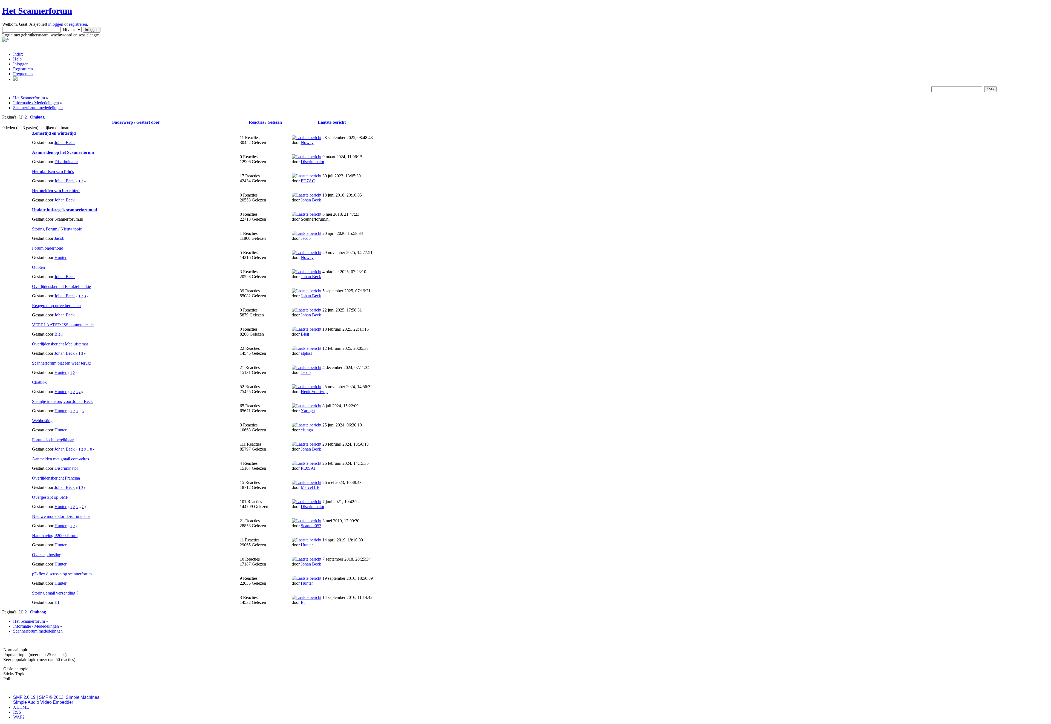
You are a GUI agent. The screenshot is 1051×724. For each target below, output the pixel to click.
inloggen (55, 24)
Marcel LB (310, 487)
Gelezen (274, 122)
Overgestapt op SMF (50, 497)
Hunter (60, 257)
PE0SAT (308, 468)
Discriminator (66, 161)
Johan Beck (64, 142)
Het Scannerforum (37, 11)
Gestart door (148, 122)
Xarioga (308, 410)
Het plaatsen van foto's (53, 171)
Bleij (58, 334)
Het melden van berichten (56, 190)
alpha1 (306, 353)
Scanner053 (311, 525)
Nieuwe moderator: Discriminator (61, 516)
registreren (78, 24)
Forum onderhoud (47, 248)
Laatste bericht (332, 122)
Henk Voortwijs (314, 391)
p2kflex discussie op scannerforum (62, 574)
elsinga (307, 430)
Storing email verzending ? (55, 593)
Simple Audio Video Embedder (43, 702)
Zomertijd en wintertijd (54, 133)
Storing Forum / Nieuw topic (57, 229)
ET (57, 602)
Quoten (38, 267)
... (80, 411)
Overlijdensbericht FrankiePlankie (61, 286)
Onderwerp (122, 122)
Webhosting (42, 420)
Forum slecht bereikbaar (53, 439)
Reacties (256, 122)
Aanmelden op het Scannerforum (63, 152)
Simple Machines (82, 697)
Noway (307, 142)
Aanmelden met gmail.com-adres (60, 459)
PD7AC (308, 180)
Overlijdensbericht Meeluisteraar (60, 344)
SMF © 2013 (51, 697)
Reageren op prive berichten (56, 305)
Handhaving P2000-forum (54, 535)
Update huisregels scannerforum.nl (64, 209)
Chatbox (39, 382)
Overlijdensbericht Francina (56, 478)
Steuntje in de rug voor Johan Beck (62, 401)
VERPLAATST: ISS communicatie (63, 324)
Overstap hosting (46, 554)
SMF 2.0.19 (24, 697)
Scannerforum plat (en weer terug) (61, 363)
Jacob (59, 238)
